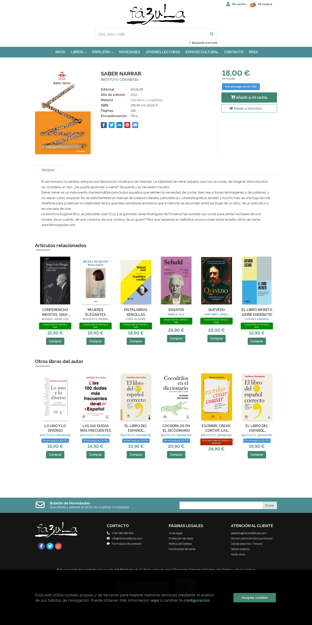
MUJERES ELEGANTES (95, 312)
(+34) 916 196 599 (123, 533)
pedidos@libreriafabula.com (249, 533)
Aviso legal (176, 533)
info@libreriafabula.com (127, 538)
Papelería (101, 52)
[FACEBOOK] (41, 546)
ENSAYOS (176, 310)
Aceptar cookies (255, 598)
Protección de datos (181, 538)
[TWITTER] (49, 546)
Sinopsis (48, 170)
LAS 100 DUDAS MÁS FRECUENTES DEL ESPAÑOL (95, 428)
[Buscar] (211, 34)
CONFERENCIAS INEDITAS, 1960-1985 (55, 312)
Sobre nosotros (240, 549)
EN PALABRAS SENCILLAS (136, 312)
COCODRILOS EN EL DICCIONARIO (176, 428)
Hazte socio (238, 554)
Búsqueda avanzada (204, 42)
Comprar (55, 341)
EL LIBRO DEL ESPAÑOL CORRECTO (136, 428)
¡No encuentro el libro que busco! (252, 538)
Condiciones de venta (182, 549)
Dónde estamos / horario (247, 543)
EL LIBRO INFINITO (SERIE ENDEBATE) (257, 312)
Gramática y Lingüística (146, 100)
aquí (155, 600)
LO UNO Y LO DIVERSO (55, 428)
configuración (196, 600)
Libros (77, 52)
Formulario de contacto (126, 543)
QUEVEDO (216, 310)
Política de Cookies (180, 543)
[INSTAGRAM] (58, 546)
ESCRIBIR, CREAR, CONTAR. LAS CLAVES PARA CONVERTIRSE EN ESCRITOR (216, 428)
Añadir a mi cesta (251, 97)
